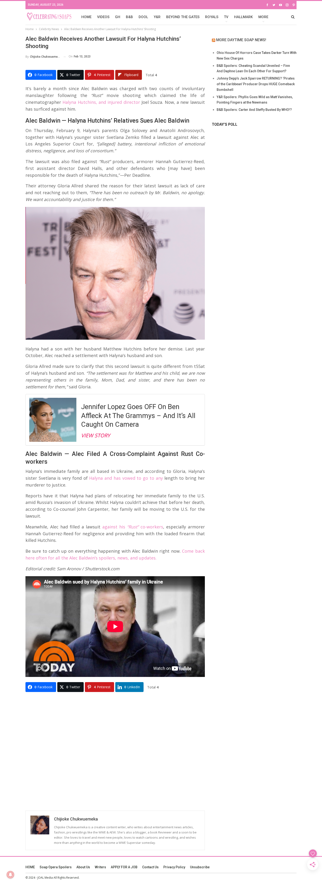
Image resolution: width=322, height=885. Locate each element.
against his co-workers (132, 527)
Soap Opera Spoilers (56, 867)
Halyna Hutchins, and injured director (101, 102)
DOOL (143, 17)
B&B (129, 17)
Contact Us (150, 867)
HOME (86, 17)
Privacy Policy (174, 867)
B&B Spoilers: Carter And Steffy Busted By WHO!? (254, 110)
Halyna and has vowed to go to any (126, 478)
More (263, 17)
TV (226, 17)
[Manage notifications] (10, 874)
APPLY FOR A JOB (124, 867)
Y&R (157, 17)
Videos (103, 17)
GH (117, 17)
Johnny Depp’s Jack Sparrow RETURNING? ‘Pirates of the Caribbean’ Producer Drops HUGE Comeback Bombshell (256, 84)
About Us (83, 867)
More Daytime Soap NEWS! (241, 40)
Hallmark (243, 17)
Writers (100, 867)
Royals (211, 17)
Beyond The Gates (182, 17)
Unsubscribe (200, 867)
